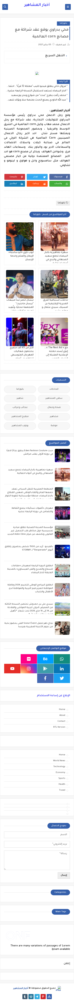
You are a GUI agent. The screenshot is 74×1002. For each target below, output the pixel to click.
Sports (61, 778)
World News (59, 761)
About (62, 715)
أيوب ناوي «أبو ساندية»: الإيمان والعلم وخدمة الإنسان (21, 256)
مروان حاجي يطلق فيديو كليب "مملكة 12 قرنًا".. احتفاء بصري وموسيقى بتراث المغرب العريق (36, 86)
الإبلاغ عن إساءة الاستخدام (53, 695)
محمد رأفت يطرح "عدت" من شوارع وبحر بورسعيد (38, 95)
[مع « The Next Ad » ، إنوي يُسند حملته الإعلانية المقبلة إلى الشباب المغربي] (54, 332)
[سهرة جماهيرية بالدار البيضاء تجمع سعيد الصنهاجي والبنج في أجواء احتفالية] (54, 236)
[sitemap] (49, 996)
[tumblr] (25, 996)
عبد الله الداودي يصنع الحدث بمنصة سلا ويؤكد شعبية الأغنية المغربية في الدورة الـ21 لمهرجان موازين (36, 100)
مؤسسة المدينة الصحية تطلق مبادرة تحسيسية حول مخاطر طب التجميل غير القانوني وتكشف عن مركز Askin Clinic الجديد (30, 531)
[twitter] (62, 678)
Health (62, 784)
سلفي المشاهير (54, 398)
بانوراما (63, 23)
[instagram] (29, 668)
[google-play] (45, 668)
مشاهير (54, 416)
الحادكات (54, 389)
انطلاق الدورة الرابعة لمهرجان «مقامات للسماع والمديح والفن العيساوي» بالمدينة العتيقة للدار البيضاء (30, 569)
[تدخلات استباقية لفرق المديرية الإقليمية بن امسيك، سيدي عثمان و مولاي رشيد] (54, 284)
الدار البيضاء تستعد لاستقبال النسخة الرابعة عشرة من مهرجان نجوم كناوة (36, 91)
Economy (60, 772)
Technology (59, 767)
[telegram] (37, 996)
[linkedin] (62, 668)
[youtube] (12, 668)
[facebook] (45, 678)
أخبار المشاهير (37, 5)
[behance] (45, 659)
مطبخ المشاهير (20, 416)
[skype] (12, 659)
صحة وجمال (54, 407)
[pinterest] (43, 996)
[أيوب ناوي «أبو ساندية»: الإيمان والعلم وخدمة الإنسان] (20, 236)
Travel (62, 790)
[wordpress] (31, 996)
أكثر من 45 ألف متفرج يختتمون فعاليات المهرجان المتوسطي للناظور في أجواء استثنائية (22, 355)
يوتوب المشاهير (20, 426)
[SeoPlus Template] (58, 988)
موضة (54, 426)
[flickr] (29, 659)
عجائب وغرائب (20, 407)
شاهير (20, 398)
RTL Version (59, 727)
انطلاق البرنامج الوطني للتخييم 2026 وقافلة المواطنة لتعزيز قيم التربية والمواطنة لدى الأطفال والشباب (30, 588)
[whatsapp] (62, 659)
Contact (61, 721)
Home (62, 709)
